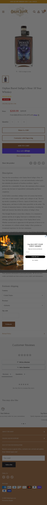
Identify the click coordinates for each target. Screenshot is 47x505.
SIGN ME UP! (35, 256)
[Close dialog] (45, 236)
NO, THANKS (35, 260)
